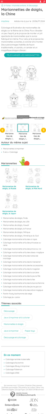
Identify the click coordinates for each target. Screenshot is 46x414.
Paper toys (30, 331)
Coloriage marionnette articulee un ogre (20, 239)
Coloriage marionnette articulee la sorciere (21, 272)
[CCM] (12, 400)
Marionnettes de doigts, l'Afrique (16, 232)
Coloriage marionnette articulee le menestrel (21, 262)
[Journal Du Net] (34, 400)
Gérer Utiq (40, 387)
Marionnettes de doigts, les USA (16, 221)
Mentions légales (8, 390)
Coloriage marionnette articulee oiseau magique (23, 252)
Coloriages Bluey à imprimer (18, 366)
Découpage (33, 5)
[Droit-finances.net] (34, 405)
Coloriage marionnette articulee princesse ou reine (22, 243)
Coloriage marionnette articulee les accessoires (23, 265)
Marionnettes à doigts (13, 324)
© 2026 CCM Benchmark (35, 390)
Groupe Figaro (20, 390)
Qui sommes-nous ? (11, 385)
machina (5, 21)
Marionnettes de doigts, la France (17, 228)
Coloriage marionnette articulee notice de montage (20, 257)
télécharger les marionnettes (23, 55)
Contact (21, 385)
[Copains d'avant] (12, 409)
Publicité (29, 385)
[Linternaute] (12, 405)
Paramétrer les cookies (27, 387)
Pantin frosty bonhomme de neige (17, 293)
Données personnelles (10, 387)
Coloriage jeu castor (11, 297)
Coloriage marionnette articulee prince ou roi (22, 249)
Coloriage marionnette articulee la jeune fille (21, 276)
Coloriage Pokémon (14, 369)
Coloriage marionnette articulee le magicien (21, 269)
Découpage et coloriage (15, 337)
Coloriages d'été (12, 373)
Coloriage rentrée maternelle (18, 359)
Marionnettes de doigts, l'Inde (15, 218)
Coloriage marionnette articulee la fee (19, 279)
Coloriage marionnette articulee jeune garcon (22, 286)
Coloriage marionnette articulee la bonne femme (23, 283)
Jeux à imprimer (11, 331)
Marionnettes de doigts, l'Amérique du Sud (21, 236)
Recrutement (37, 385)
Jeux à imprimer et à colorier (17, 317)
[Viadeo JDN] (34, 409)
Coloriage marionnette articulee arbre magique (23, 290)
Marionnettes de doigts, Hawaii (16, 225)
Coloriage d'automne (14, 363)
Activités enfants (19, 5)
